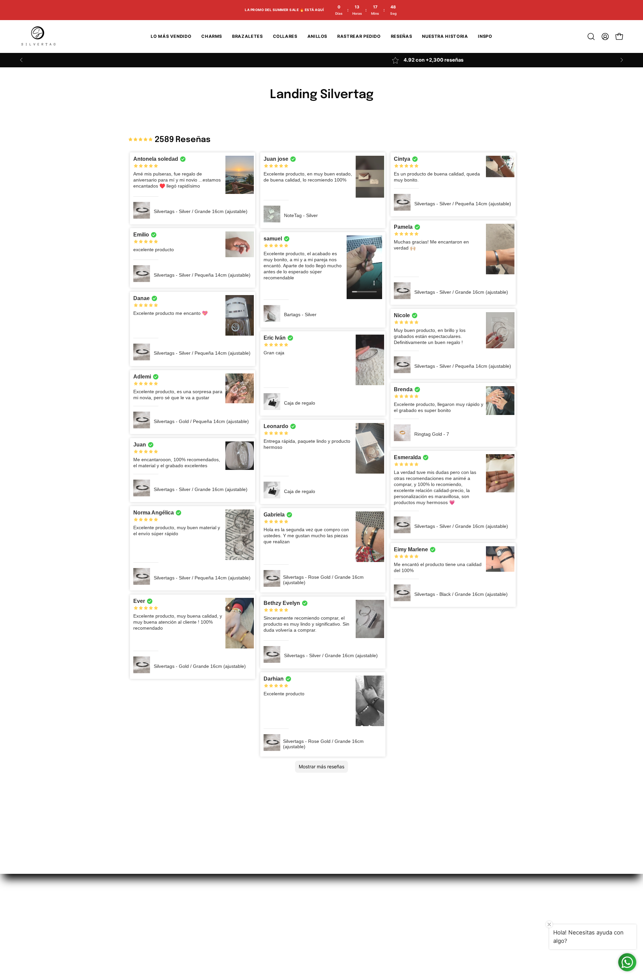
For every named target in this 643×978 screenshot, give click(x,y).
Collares (179, 916)
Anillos (177, 904)
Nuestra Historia (121, 892)
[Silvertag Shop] (38, 36)
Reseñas (111, 904)
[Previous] (21, 60)
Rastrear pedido (121, 916)
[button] (591, 36)
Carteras (180, 939)
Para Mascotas (188, 927)
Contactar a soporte (126, 927)
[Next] (622, 60)
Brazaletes (183, 892)
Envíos (246, 892)
